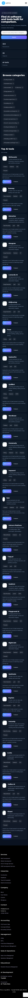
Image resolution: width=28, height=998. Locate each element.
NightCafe (12, 643)
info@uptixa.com (5, 908)
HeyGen (11, 698)
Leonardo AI (13, 275)
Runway (11, 188)
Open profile (7, 181)
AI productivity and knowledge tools (12, 115)
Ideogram (12, 243)
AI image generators (9, 91)
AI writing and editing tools (10, 127)
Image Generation (7, 253)
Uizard (9, 811)
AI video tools (19, 87)
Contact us (3, 911)
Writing (5, 339)
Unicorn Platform (15, 525)
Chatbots (5, 166)
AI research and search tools (10, 119)
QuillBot (12, 384)
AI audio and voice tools (10, 95)
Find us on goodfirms (5, 990)
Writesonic (13, 157)
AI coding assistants (9, 79)
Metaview (12, 216)
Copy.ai (10, 557)
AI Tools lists (5, 984)
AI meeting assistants (9, 107)
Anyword (12, 470)
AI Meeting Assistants (9, 134)
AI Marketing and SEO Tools (10, 138)
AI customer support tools (10, 99)
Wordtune (12, 416)
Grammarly (13, 443)
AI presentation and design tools (11, 111)
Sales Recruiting (6, 225)
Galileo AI (11, 784)
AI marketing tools (8, 103)
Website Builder (6, 535)
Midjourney (13, 302)
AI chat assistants (8, 87)
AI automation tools (9, 83)
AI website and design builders (11, 131)
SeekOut (12, 584)
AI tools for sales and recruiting (11, 123)
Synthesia (12, 674)
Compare (15, 181)
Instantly (12, 721)
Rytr (8, 498)
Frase (9, 329)
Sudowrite (12, 357)
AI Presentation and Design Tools (11, 142)
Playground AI (14, 611)
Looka (9, 753)
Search (14, 37)
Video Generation (7, 196)
